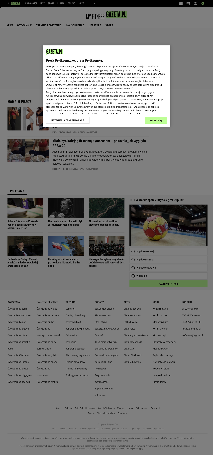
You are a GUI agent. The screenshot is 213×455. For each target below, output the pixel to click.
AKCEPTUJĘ (156, 120)
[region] (106, 86)
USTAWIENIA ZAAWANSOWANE (67, 120)
